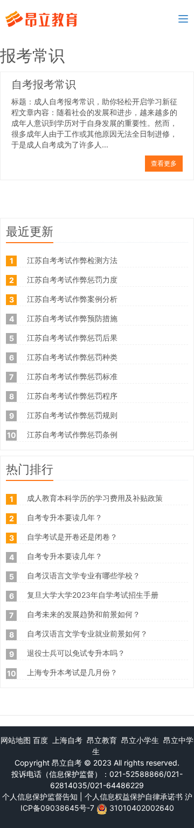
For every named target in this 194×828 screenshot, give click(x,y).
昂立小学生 (140, 740)
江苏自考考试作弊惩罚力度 (72, 279)
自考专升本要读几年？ (64, 517)
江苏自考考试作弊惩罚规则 (72, 415)
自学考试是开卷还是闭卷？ (72, 536)
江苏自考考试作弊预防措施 (72, 318)
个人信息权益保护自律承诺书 (134, 796)
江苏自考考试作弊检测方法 (72, 260)
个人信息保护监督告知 (40, 796)
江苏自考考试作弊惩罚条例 (72, 434)
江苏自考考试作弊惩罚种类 (72, 357)
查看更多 (164, 163)
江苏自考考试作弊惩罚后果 (72, 337)
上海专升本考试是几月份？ (72, 672)
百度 (40, 740)
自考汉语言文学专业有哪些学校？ (83, 575)
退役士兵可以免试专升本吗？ (76, 652)
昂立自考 (67, 762)
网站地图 (16, 740)
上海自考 (67, 740)
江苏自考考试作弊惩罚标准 (72, 376)
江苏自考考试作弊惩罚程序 (72, 395)
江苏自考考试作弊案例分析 (72, 298)
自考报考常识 (43, 85)
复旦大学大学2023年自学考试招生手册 (92, 594)
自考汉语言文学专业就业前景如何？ (87, 633)
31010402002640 (141, 807)
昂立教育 (102, 740)
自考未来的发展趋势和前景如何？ (83, 614)
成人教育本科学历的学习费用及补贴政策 (95, 498)
